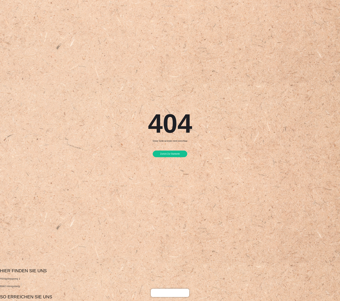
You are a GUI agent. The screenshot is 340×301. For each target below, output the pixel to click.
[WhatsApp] (174, 293)
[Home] (158, 293)
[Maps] (166, 293)
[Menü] (182, 293)
